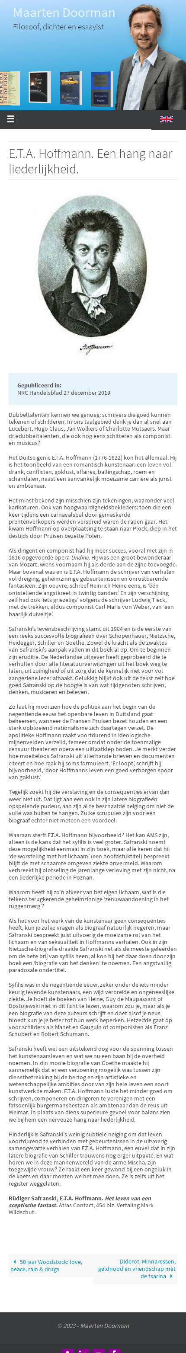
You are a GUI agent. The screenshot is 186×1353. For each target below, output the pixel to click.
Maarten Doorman (64, 12)
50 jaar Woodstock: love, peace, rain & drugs (46, 1265)
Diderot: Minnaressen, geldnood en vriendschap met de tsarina (137, 1269)
